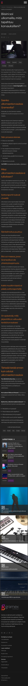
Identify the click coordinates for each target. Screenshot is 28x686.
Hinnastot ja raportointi (7, 656)
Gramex (3, 7)
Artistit (8, 62)
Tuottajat (4, 65)
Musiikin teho (4, 653)
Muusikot (14, 62)
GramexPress (9, 7)
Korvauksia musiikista (6, 645)
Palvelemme (4, 642)
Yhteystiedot (4, 667)
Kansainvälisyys (5, 664)
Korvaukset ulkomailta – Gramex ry (16, 164)
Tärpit (3, 62)
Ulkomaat (11, 65)
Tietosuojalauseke (5, 678)
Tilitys (20, 62)
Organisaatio (4, 661)
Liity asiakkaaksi (5, 639)
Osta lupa (3, 650)
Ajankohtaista (10, 450)
